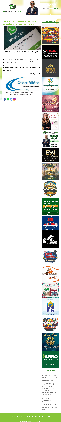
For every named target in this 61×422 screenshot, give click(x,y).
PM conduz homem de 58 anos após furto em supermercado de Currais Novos (49, 406)
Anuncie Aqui (46, 416)
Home (13, 416)
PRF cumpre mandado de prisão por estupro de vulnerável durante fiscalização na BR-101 (49, 385)
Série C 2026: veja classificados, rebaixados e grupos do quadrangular (49, 392)
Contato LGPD (36, 416)
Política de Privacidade (23, 416)
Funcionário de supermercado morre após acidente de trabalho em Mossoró (49, 399)
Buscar (56, 8)
